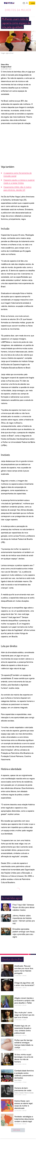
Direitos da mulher (18, 10)
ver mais (16, 1130)
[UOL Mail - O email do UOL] (24, 3)
